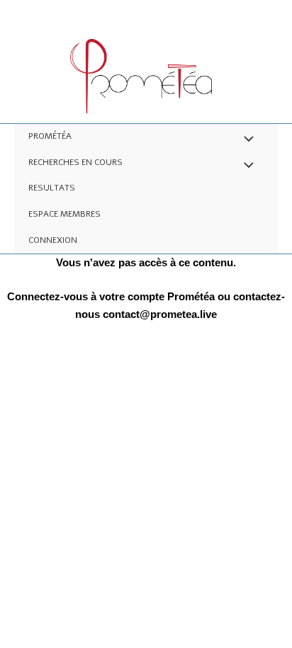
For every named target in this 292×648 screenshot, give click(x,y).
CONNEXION (52, 240)
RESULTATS (51, 187)
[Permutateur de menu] (245, 140)
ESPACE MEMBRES (64, 214)
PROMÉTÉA (50, 136)
